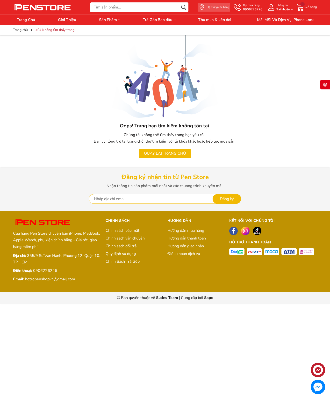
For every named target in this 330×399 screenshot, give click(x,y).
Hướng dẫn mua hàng (185, 230)
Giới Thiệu (67, 19)
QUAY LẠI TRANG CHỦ (165, 153)
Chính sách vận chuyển (125, 238)
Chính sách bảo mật (122, 230)
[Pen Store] (43, 7)
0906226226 (45, 270)
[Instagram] (245, 231)
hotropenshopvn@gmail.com (50, 279)
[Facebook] (233, 231)
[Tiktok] (257, 231)
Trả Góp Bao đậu (158, 19)
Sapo (208, 297)
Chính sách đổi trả (121, 246)
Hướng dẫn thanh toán (186, 238)
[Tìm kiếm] (183, 7)
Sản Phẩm (108, 19)
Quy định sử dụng (121, 253)
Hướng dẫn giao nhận (185, 246)
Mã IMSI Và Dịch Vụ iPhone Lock (285, 19)
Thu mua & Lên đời (215, 19)
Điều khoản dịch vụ (183, 253)
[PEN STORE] (43, 222)
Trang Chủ (26, 19)
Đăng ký (227, 199)
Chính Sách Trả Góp (123, 261)
